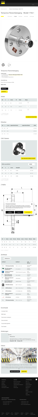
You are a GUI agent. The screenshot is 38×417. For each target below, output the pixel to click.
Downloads (26, 16)
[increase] (30, 103)
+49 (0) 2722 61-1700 (24, 401)
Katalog (3, 383)
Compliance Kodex (29, 391)
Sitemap (12, 414)
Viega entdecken (29, 384)
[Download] (24, 170)
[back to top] (36, 379)
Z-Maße (15, 16)
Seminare (15, 386)
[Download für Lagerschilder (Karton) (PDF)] (18, 125)
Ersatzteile (3, 384)
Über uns (27, 381)
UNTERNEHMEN (29, 379)
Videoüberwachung (17, 414)
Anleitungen (32, 16)
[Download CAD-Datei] (24, 167)
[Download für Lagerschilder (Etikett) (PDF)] (30, 125)
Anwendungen (4, 386)
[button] (19, 311)
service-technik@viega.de (7, 401)
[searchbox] (18, 5)
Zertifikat (3, 261)
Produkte (4, 379)
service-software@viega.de (25, 404)
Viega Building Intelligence (18, 384)
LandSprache (28, 262)
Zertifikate (20, 16)
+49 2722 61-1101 (6, 404)
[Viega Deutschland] (3, 1)
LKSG (27, 393)
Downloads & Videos (5, 387)
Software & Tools (16, 383)
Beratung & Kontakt (17, 381)
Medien (27, 390)
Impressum (3, 414)
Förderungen (16, 387)
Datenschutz (22, 414)
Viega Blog (28, 394)
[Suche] (36, 5)
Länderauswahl (27, 414)
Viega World (28, 383)
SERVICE (15, 379)
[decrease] (25, 103)
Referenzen (28, 387)
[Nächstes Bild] (36, 41)
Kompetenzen (28, 386)
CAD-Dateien (10, 16)
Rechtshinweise (8, 414)
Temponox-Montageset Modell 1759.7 (16, 74)
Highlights (3, 381)
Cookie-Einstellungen (33, 414)
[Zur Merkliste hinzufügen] (36, 13)
